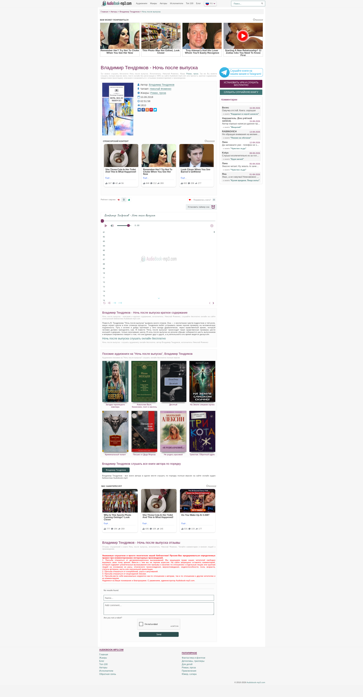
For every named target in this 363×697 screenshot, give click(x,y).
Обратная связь (107, 674)
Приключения (189, 671)
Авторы (163, 3)
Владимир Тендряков (161, 84)
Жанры (153, 3)
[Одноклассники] (147, 110)
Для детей (187, 664)
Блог (198, 3)
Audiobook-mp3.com (256, 682)
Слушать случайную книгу (241, 92)
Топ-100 (103, 664)
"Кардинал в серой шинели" (244, 114)
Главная (103, 654)
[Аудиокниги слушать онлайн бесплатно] (117, 3)
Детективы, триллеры (193, 661)
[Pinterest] (151, 110)
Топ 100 (189, 3)
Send (158, 634)
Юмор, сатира (189, 674)
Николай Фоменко (160, 88)
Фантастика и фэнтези (193, 658)
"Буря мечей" (237, 159)
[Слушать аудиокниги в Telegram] (241, 72)
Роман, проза (192, 74)
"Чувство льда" (238, 148)
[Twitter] (155, 110)
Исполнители (176, 3)
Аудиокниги (141, 3)
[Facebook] (143, 110)
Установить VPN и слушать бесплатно (241, 83)
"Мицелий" (235, 127)
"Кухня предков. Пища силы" (245, 180)
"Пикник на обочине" (240, 138)
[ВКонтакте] (139, 110)
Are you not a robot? (113, 618)
